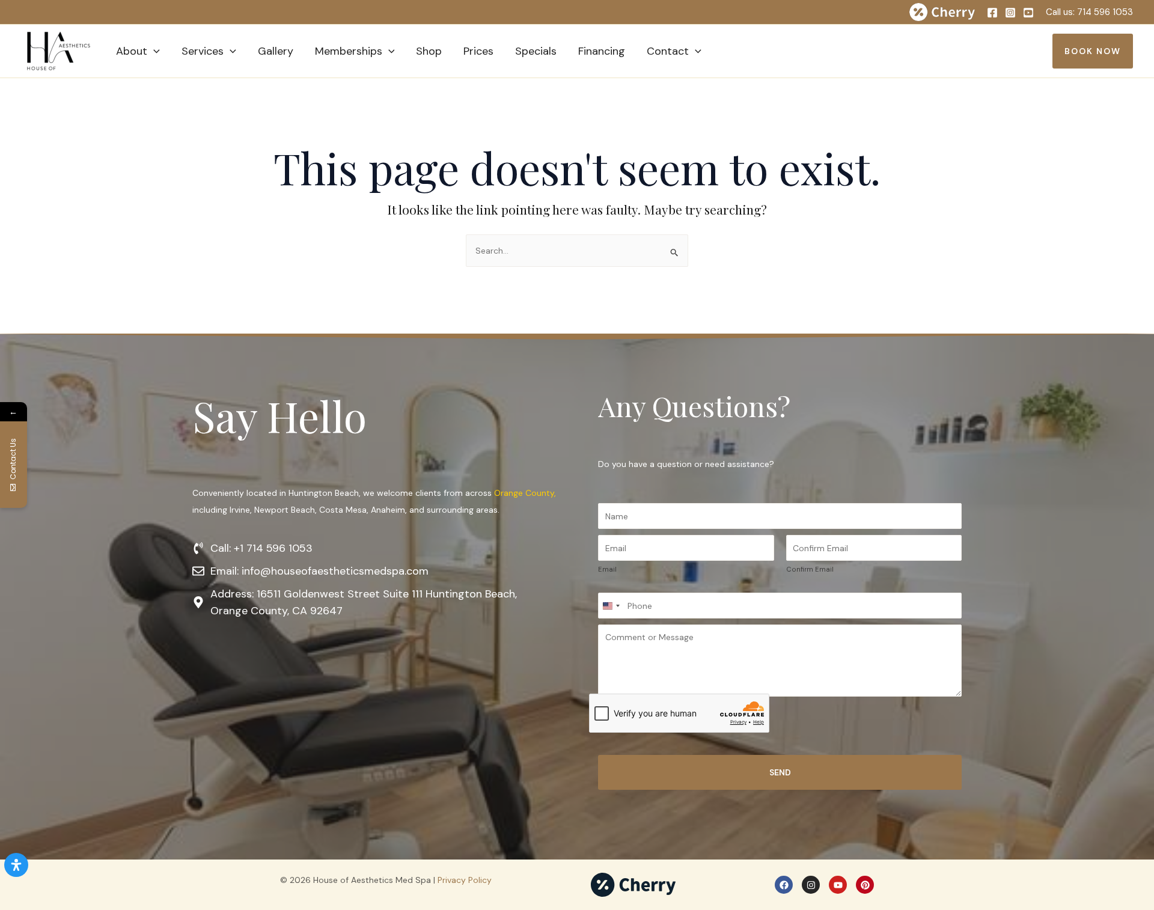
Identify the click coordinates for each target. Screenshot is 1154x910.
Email (607, 569)
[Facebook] (992, 12)
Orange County (524, 492)
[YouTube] (1028, 12)
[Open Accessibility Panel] (16, 865)
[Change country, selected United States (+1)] (610, 605)
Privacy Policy (465, 880)
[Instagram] (1010, 12)
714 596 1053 (1105, 12)
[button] (153, 51)
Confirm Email (810, 569)
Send (780, 772)
